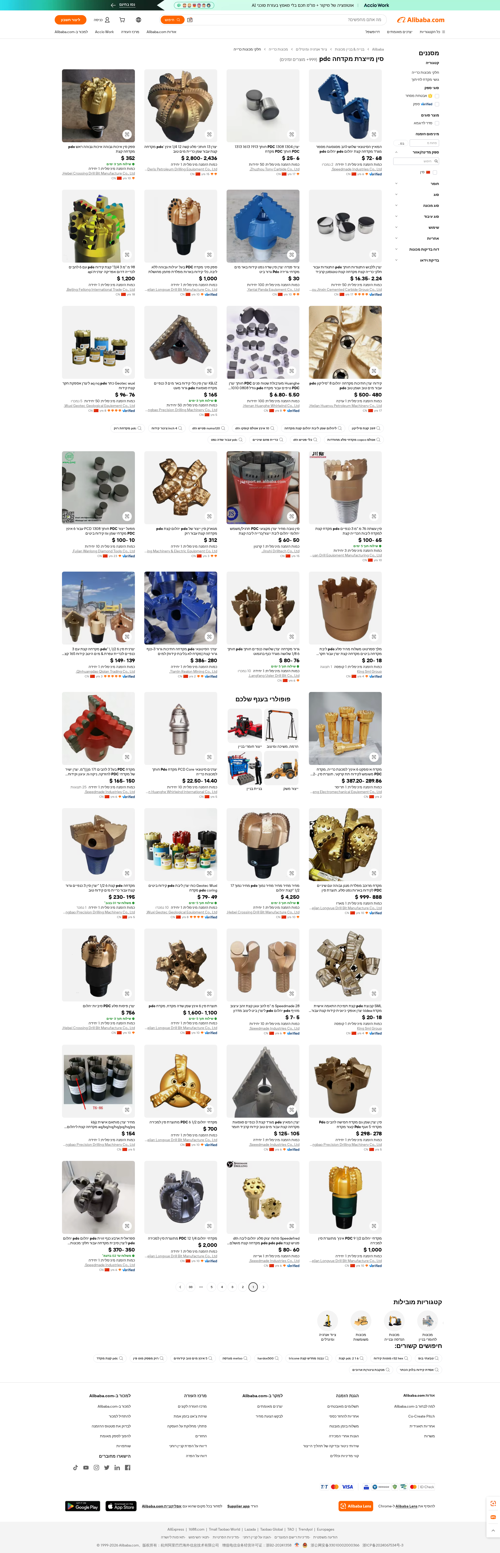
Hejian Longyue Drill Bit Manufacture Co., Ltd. (180, 289)
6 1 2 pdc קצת (349, 1358)
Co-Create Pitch (421, 1416)
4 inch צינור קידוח (164, 428)
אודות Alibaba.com (419, 1395)
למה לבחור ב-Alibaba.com (414, 1406)
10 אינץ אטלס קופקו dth (252, 428)
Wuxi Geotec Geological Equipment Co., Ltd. (99, 406)
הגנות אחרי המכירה (344, 1436)
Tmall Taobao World (224, 1529)
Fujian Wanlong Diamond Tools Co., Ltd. (103, 551)
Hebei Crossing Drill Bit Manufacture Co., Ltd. (98, 173)
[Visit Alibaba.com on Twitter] (107, 1467)
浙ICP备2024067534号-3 (382, 1545)
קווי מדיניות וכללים (344, 1456)
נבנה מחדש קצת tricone (306, 1358)
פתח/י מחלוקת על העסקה (187, 1426)
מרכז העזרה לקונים (192, 1406)
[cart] (122, 20)
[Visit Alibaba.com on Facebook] (127, 1467)
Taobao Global (271, 1529)
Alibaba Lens (406, 1506)
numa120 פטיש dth (206, 428)
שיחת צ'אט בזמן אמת (190, 1416)
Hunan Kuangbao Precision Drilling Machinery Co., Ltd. (180, 410)
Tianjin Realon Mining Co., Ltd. (193, 671)
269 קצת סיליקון (363, 428)
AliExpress (175, 1529)
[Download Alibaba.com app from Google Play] (82, 1506)
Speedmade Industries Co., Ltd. (356, 169)
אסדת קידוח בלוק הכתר (417, 1370)
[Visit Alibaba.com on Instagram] (96, 1467)
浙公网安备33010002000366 (335, 1545)
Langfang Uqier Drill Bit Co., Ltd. (273, 675)
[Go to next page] (180, 1287)
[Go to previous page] (263, 1287)
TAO (290, 1529)
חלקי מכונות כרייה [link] (247, 49)
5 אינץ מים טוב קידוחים (190, 1358)
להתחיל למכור (120, 1416)
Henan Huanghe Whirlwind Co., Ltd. (271, 406)
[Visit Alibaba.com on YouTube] (86, 1467)
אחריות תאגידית (422, 1426)
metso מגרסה (232, 1358)
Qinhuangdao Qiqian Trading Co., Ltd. (105, 671)
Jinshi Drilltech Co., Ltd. (280, 551)
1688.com (196, 1529)
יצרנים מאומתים (270, 1406)
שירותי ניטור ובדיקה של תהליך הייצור (331, 1446)
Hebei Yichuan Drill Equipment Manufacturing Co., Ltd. (345, 555)
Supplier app (238, 1506)
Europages (325, 1529)
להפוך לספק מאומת (115, 1436)
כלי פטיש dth (302, 440)
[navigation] (416, 669)
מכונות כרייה (278, 49)
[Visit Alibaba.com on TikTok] (75, 1467)
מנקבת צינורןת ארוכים (368, 1370)
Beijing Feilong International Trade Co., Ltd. (100, 289)
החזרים (201, 1436)
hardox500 (266, 1358)
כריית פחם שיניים (265, 440)
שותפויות (123, 1446)
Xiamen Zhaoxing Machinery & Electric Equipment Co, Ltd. (180, 551)
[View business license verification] (297, 1545)
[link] (493, 1503)
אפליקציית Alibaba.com (162, 1506)
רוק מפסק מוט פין (146, 1358)
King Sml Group (369, 671)
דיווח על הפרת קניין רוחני (188, 1446)
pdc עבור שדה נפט (224, 440)
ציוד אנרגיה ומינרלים (311, 49)
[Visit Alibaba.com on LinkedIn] (117, 1467)
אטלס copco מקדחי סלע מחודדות (351, 440)
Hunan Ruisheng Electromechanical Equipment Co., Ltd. (345, 792)
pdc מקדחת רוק (125, 428)
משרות (429, 1436)
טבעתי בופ (426, 1358)
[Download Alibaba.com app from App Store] (121, 1506)
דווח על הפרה (196, 1456)
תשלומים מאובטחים (343, 1406)
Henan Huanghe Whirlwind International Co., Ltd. (180, 792)
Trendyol (305, 1529)
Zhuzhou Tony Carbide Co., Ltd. (274, 169)
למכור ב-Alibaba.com (114, 1406)
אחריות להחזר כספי (344, 1416)
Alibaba (378, 49)
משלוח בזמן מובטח (344, 1426)
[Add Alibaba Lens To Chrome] (356, 1506)
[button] (190, 20)
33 (190, 1287)
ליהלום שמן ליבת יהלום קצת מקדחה (310, 428)
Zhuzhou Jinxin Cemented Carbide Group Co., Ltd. (345, 289)
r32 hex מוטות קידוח (388, 1358)
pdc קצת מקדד (107, 1358)
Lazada (250, 1529)
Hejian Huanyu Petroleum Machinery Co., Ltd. (345, 406)
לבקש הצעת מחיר (269, 1416)
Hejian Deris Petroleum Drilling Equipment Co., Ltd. (180, 169)
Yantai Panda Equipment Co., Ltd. (273, 289)
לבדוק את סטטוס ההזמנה (111, 1426)
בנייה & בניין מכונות (349, 49)
